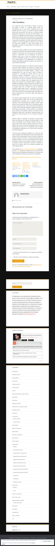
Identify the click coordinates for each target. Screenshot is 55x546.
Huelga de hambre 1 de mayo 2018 (19, 453)
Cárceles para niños (16, 384)
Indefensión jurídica (16, 409)
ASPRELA (15, 446)
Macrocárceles (15, 425)
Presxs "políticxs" (15, 441)
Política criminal (15, 437)
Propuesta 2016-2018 (17, 481)
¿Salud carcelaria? (16, 421)
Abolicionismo (15, 371)
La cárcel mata (15, 416)
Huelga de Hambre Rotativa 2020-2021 (20, 472)
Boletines (13, 6)
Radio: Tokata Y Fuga (22, 6)
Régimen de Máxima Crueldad (18, 500)
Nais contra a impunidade (17, 434)
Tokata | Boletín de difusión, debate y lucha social (27, 538)
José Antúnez (15, 478)
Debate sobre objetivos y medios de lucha (20, 393)
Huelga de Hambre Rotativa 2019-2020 (20, 469)
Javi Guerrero (15, 475)
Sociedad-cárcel (15, 512)
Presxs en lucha (15, 444)
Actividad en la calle (16, 374)
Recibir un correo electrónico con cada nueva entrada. (26, 257)
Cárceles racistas (15, 387)
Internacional (14, 413)
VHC (13, 518)
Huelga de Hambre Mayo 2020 (19, 459)
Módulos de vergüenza (16, 428)
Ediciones (37, 6)
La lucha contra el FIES (17, 502)
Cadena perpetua (15, 377)
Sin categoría (15, 13)
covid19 (13, 390)
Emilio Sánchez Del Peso (18, 449)
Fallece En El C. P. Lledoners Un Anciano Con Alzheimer (18, 184)
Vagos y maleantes (16, 515)
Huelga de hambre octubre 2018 (19, 465)
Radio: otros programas (16, 493)
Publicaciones (15, 485)
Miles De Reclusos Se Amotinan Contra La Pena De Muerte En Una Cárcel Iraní (36, 185)
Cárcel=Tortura (15, 381)
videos (18, 150)
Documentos (14, 400)
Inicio (8, 6)
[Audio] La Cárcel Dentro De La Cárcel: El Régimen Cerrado (16, 164)
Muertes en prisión (16, 418)
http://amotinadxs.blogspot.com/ (29, 149)
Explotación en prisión (16, 403)
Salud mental (14, 505)
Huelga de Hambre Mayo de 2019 (19, 462)
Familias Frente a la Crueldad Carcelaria (19, 406)
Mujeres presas (15, 431)
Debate (31, 6)
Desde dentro (15, 397)
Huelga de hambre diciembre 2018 (19, 456)
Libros (14, 490)
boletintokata (30, 18)
